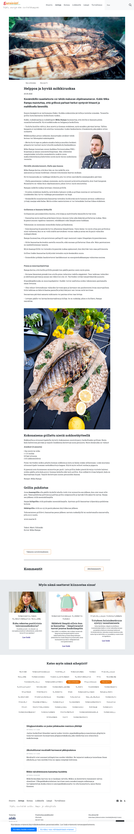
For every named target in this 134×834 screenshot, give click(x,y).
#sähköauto (110, 697)
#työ (99, 677)
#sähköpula (58, 702)
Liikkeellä (76, 5)
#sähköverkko (38, 677)
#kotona (23, 672)
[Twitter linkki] (124, 802)
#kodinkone (111, 677)
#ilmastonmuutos (21, 619)
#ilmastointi (23, 697)
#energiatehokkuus (61, 616)
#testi (24, 707)
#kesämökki (31, 83)
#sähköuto (108, 707)
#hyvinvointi (41, 687)
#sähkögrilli (110, 712)
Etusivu (49, 5)
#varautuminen (114, 616)
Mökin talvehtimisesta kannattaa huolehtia (46, 772)
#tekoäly (23, 702)
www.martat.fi (30, 519)
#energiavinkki (77, 672)
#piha (70, 692)
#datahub (93, 707)
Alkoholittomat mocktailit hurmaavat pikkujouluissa (51, 750)
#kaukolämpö (106, 692)
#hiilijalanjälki (93, 697)
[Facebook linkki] (118, 802)
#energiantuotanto (53, 682)
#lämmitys (77, 616)
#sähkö (66, 619)
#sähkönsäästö (80, 717)
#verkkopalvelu (32, 682)
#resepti (44, 83)
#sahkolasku (61, 707)
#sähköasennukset (27, 712)
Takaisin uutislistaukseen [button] (37, 552)
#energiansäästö (93, 702)
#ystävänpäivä (67, 712)
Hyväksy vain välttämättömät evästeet (57, 829)
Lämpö (86, 5)
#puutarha (26, 692)
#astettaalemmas (41, 707)
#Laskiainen (74, 702)
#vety (65, 717)
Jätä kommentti (94, 569)
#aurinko (60, 697)
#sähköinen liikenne (61, 687)
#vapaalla (60, 672)
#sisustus (111, 702)
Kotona (67, 5)
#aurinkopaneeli (40, 702)
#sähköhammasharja (88, 712)
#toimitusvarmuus (43, 697)
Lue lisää (26, 637)
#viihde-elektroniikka (59, 677)
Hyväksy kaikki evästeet (24, 829)
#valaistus (75, 697)
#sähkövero (77, 707)
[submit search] (130, 5)
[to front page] (12, 3)
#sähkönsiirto (110, 687)
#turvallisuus (98, 616)
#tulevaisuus (90, 682)
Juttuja (58, 5)
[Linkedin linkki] (121, 802)
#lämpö (79, 687)
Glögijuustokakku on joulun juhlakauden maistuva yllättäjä (54, 726)
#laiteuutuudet (24, 687)
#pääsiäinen (51, 717)
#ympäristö (42, 692)
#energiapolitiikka (27, 616)
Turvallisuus (97, 5)
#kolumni (36, 619)
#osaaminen (93, 687)
